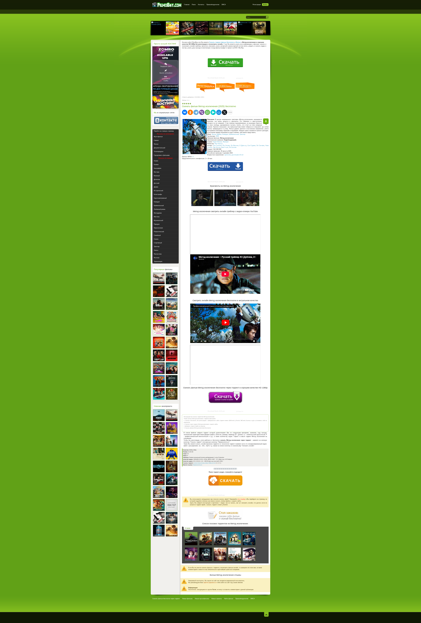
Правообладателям (212, 4)
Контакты (201, 4)
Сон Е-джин (251, 145)
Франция (225, 142)
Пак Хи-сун (216, 147)
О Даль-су (242, 145)
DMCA (224, 4)
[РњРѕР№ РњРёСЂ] (218, 112)
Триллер (242, 134)
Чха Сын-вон (217, 145)
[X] (224, 112)
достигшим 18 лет (238, 155)
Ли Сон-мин (260, 145)
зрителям (227, 155)
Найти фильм (228, 598)
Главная (186, 4)
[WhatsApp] (207, 112)
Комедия (225, 134)
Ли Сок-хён (232, 147)
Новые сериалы (216, 598)
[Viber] (201, 112)
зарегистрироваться (210, 582)
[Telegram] (196, 112)
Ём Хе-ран (226, 145)
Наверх (266, 614)
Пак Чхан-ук (219, 143)
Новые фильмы (187, 598)
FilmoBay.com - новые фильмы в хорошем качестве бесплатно (166, 5)
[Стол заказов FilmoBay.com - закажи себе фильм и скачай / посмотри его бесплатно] (225, 514)
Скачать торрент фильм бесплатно (221, 42)
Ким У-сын (224, 147)
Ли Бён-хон (234, 145)
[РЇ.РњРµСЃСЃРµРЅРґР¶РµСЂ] (213, 112)
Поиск (194, 4)
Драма (219, 134)
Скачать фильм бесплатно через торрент (166, 598)
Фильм (214, 134)
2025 (217, 136)
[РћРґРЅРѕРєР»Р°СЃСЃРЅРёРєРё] (190, 112)
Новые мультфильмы (202, 598)
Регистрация (257, 4)
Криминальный (234, 134)
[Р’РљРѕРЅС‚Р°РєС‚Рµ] (184, 112)
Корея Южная (217, 142)
